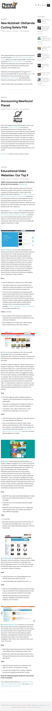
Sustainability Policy (44, 705)
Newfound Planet (14, 127)
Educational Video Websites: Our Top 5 (14, 173)
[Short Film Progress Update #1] (39, 21)
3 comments (15, 179)
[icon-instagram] (39, 5)
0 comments (15, 31)
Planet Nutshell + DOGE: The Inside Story (45, 66)
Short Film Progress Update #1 (46, 20)
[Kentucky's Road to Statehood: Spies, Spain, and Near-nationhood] (39, 28)
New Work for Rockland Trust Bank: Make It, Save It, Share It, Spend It (44, 39)
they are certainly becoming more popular (14, 215)
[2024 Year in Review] (39, 74)
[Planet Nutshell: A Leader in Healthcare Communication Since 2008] (39, 79)
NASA (30, 581)
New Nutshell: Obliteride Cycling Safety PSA (18, 25)
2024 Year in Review (46, 72)
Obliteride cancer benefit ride (17, 61)
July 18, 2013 (4, 97)
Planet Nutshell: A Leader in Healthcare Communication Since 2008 (44, 81)
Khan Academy (24, 194)
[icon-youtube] (43, 5)
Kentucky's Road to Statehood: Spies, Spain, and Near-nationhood (44, 29)
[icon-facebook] (41, 5)
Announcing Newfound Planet (17, 103)
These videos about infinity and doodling (21, 306)
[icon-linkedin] (45, 5)
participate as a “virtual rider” (10, 78)
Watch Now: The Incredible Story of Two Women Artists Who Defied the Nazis (44, 57)
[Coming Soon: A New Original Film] (39, 48)
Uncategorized (26, 31)
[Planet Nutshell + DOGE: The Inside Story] (39, 65)
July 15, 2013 (4, 167)
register (30, 74)
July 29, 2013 (4, 19)
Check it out (4, 154)
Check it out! (23, 184)
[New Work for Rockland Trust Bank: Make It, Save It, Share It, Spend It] (39, 38)
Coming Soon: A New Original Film (46, 48)
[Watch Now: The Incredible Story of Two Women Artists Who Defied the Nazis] (39, 55)
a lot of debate (14, 210)
